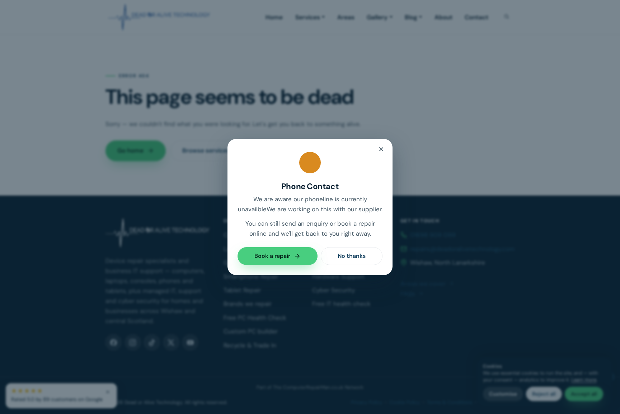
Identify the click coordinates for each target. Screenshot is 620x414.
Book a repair (272, 256)
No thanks (352, 256)
